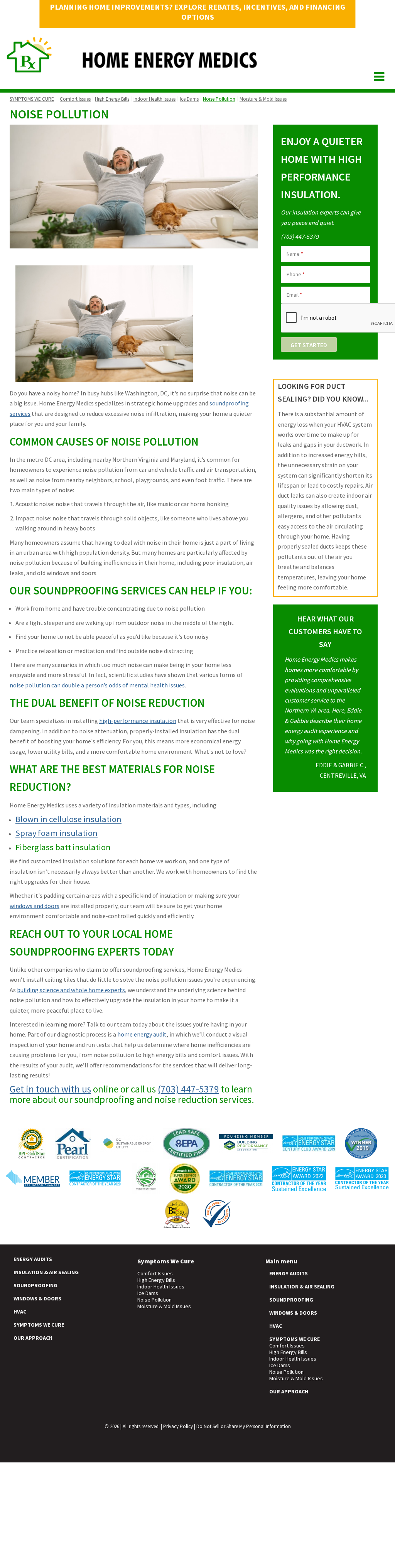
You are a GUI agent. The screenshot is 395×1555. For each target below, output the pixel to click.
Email (294, 294)
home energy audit (142, 1034)
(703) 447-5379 (188, 1089)
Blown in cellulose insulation (68, 819)
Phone (296, 274)
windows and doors (34, 906)
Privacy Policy (178, 1426)
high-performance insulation (137, 720)
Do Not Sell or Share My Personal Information (243, 1426)
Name (295, 253)
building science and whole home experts (71, 990)
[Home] (132, 69)
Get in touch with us (50, 1089)
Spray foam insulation (56, 832)
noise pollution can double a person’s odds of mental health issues (97, 685)
